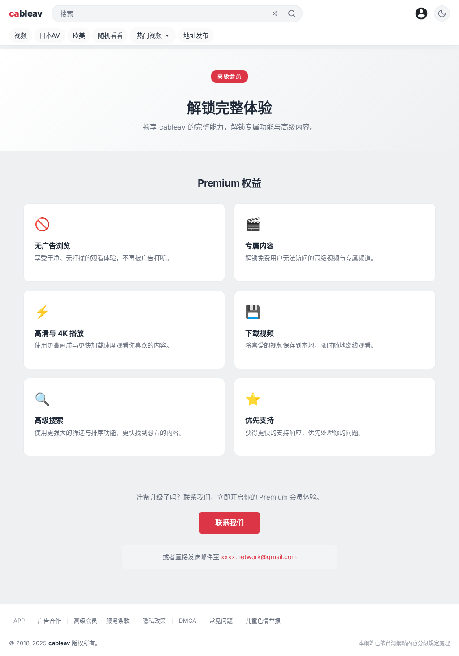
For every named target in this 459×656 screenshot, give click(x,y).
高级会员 (85, 620)
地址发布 (195, 35)
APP (19, 620)
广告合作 (49, 620)
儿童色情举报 (263, 620)
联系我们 (229, 522)
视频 (20, 35)
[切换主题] (442, 13)
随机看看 (110, 35)
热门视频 (149, 35)
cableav (59, 643)
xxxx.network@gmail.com (259, 556)
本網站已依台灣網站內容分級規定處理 (404, 643)
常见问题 (221, 620)
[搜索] (292, 13)
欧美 (79, 35)
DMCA (187, 620)
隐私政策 (154, 620)
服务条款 (118, 620)
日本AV (49, 35)
